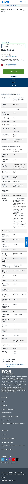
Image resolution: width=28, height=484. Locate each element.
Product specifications (10, 65)
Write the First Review (11, 56)
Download (6, 43)
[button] (13, 71)
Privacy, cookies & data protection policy (12, 472)
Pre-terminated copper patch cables (11, 5)
